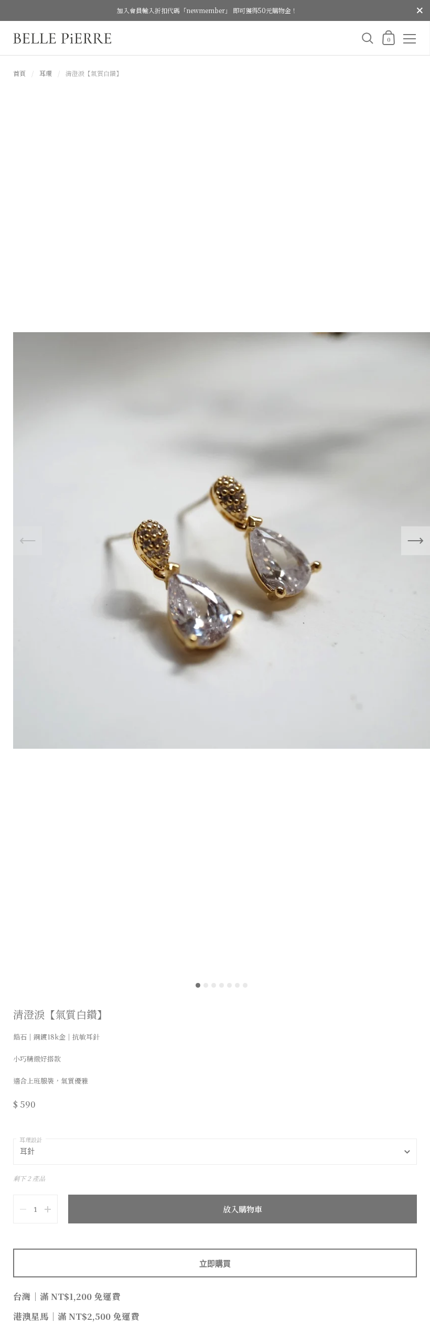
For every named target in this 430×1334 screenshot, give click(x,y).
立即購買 (215, 1263)
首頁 (19, 73)
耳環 (45, 73)
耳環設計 (30, 1139)
